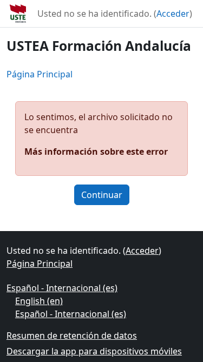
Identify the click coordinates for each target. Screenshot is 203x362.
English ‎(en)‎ (39, 301)
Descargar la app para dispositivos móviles (94, 351)
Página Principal (39, 74)
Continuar (101, 195)
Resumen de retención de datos (71, 335)
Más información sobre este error (96, 151)
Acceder (172, 13)
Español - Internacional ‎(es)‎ (61, 288)
